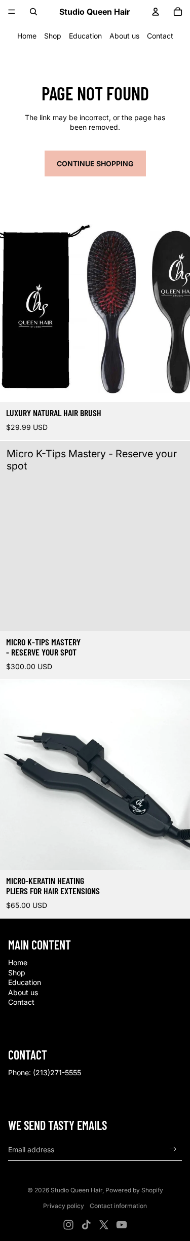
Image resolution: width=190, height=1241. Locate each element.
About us (124, 35)
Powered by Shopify (134, 1190)
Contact (160, 35)
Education (85, 35)
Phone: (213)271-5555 (44, 1072)
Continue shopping (95, 163)
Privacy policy (63, 1206)
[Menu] (11, 11)
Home (26, 35)
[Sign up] (173, 1149)
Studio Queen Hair (76, 1190)
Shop (52, 35)
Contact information (118, 1206)
